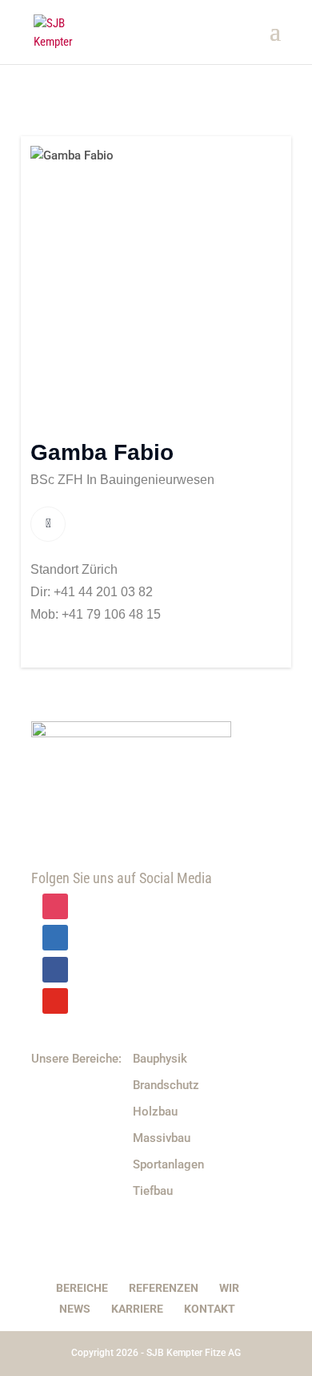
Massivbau (161, 1138)
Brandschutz (166, 1085)
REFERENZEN (163, 1287)
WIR (229, 1287)
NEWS (74, 1308)
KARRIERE (137, 1308)
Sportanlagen (168, 1164)
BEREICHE (82, 1287)
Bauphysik (160, 1058)
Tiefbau (153, 1191)
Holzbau (155, 1111)
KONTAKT (209, 1308)
